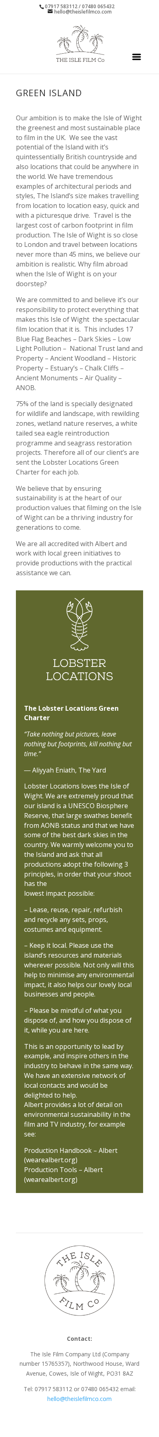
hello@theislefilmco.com (79, 1399)
